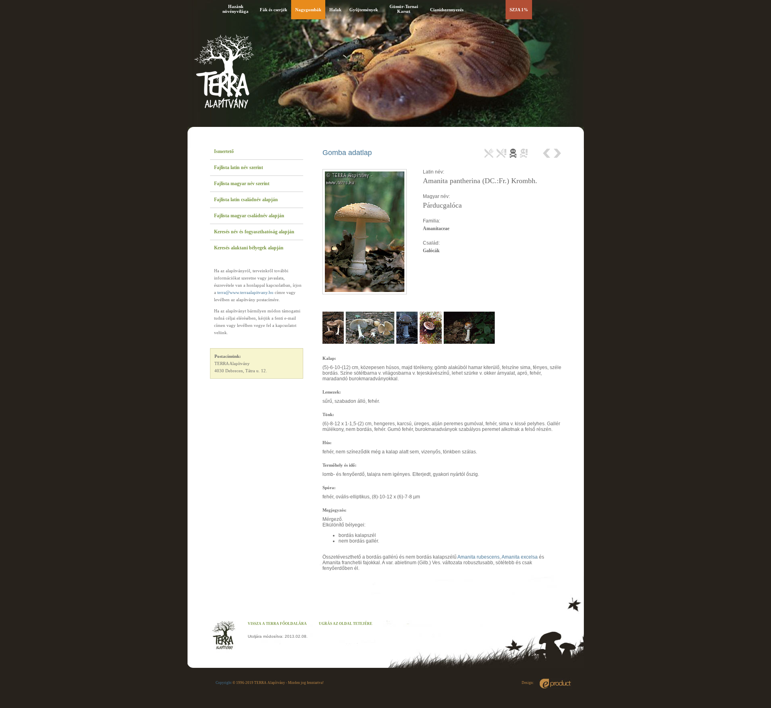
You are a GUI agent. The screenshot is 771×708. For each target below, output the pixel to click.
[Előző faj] (547, 153)
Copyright (224, 683)
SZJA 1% (519, 9)
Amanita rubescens (478, 557)
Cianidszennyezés (446, 9)
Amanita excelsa (520, 557)
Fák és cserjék (273, 9)
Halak (335, 9)
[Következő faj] (556, 153)
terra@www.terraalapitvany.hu (245, 292)
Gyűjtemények (363, 9)
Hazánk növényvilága (235, 9)
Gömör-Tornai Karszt (404, 9)
